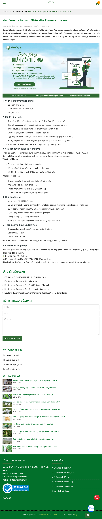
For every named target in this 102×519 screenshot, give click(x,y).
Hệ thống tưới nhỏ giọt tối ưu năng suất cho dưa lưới (33, 424)
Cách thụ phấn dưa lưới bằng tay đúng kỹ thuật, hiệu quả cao (36, 431)
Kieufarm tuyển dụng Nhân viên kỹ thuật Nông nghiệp (27, 289)
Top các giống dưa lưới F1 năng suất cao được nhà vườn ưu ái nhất (39, 417)
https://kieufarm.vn (18, 480)
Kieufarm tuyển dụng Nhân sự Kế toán (21, 281)
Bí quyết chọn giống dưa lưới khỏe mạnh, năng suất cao (34, 388)
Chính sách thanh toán (63, 486)
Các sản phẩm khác (11, 369)
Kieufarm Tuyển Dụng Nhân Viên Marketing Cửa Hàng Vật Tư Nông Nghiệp (36, 293)
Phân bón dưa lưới (11, 360)
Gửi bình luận (13, 339)
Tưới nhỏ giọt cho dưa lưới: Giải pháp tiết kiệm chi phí (33, 439)
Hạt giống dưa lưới (11, 355)
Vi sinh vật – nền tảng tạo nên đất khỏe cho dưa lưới (33, 395)
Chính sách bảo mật (62, 468)
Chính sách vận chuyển (63, 472)
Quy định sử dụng (61, 491)
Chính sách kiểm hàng (63, 482)
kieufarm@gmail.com (17, 477)
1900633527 (17, 473)
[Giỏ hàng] (97, 5)
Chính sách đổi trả (61, 477)
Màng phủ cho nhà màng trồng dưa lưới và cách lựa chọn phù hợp (38, 409)
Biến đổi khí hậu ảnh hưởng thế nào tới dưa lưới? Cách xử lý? (36, 402)
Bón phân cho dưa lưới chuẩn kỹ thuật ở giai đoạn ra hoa (35, 447)
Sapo (76, 515)
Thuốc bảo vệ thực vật (12, 364)
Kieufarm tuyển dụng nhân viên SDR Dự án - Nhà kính (27, 285)
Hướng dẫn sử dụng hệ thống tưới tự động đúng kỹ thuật (35, 380)
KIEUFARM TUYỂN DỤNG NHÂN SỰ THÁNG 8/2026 (26, 277)
